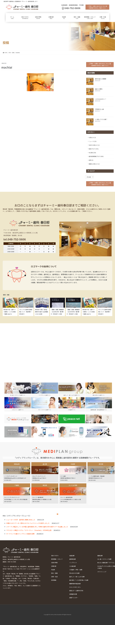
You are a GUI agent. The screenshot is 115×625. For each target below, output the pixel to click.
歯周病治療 (72, 559)
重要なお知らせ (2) (94, 164)
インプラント (73, 562)
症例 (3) (91, 160)
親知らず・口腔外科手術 (76, 591)
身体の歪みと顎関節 (100, 79)
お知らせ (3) (92, 137)
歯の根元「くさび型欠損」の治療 (78, 580)
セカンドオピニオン (75, 587)
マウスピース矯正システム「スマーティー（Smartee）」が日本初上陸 (28, 530)
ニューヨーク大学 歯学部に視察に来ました (20, 520)
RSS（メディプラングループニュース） (17, 515)
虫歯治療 (71, 555)
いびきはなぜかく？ (100, 99)
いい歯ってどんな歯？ (101, 119)
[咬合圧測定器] (17, 431)
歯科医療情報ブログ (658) (96, 156)
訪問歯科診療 (73, 594)
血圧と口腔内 (98, 89)
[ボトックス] (98, 419)
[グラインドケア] (44, 431)
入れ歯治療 (72, 566)
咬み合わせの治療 (74, 573)
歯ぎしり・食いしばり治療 (76, 577)
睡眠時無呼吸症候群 (75, 584)
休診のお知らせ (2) (94, 145)
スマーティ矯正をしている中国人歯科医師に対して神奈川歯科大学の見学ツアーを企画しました (37, 527)
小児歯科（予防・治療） (76, 570)
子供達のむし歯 (99, 109)
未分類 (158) (92, 153)
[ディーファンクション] (71, 431)
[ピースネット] (71, 419)
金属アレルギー (73, 597)
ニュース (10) (92, 141)
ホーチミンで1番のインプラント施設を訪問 (20, 534)
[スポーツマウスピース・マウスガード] (44, 419)
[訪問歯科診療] (17, 419)
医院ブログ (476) (93, 149)
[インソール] (98, 431)
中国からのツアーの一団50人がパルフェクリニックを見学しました (28, 523)
